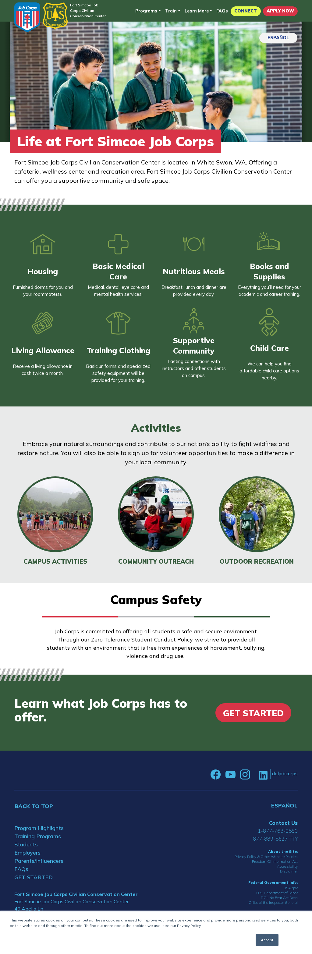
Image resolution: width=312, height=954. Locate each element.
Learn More (197, 11)
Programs (146, 11)
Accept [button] (267, 940)
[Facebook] (215, 775)
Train (171, 11)
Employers (27, 852)
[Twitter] (254, 774)
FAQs (222, 11)
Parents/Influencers (38, 860)
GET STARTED (33, 877)
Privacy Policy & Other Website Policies (266, 856)
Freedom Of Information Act (275, 861)
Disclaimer (289, 871)
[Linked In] (263, 775)
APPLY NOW (280, 11)
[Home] (27, 17)
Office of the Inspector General (273, 902)
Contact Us (283, 823)
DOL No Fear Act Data (279, 897)
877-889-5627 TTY (275, 838)
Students (26, 844)
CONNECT (245, 11)
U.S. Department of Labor (277, 892)
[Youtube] (230, 775)
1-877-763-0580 (278, 831)
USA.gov (290, 888)
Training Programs (37, 836)
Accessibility (287, 866)
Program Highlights (39, 827)
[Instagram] (245, 775)
